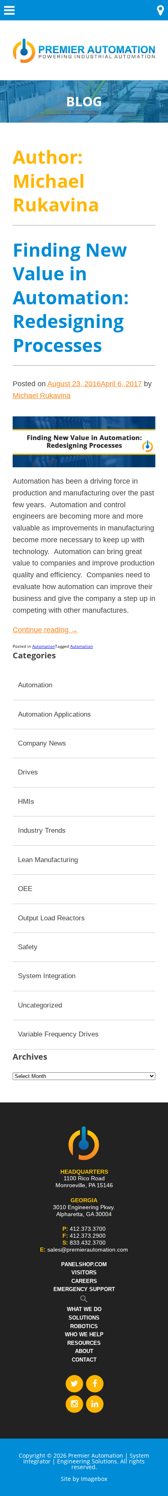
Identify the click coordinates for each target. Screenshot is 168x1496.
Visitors (84, 1272)
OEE (25, 889)
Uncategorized (40, 1005)
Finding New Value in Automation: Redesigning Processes (71, 297)
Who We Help (84, 1334)
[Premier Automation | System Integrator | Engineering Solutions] (84, 45)
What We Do (84, 1309)
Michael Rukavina (42, 396)
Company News (42, 743)
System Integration (46, 976)
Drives (28, 772)
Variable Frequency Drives (58, 1034)
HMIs (26, 801)
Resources (84, 1343)
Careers (84, 1281)
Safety (28, 947)
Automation (43, 646)
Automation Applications (54, 714)
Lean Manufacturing (48, 860)
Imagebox (94, 1479)
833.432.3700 (88, 1242)
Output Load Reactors (51, 918)
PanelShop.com (84, 1264)
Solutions (84, 1318)
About (84, 1351)
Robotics (84, 1326)
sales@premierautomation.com (87, 1249)
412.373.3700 (88, 1228)
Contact (84, 1360)
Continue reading (45, 630)
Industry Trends (42, 830)
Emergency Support (84, 1289)
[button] (84, 1301)
